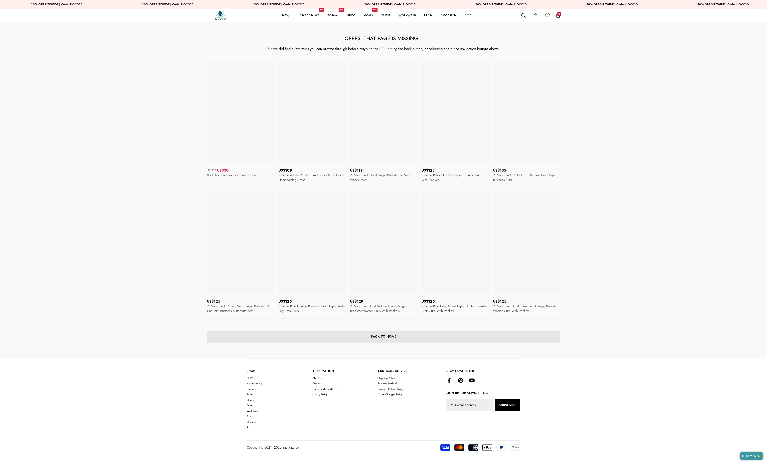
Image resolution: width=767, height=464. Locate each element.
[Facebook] (449, 380)
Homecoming (308, 15)
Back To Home (383, 336)
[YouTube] (472, 380)
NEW (285, 15)
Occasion (449, 15)
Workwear (407, 15)
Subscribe (507, 405)
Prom (428, 15)
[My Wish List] (547, 15)
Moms (368, 15)
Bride (351, 15)
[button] (523, 15)
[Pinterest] (460, 380)
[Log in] (535, 15)
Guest (385, 15)
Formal (333, 15)
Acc (468, 15)
